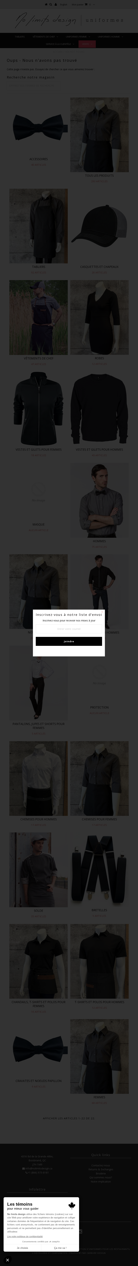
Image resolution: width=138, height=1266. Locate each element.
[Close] (102, 612)
